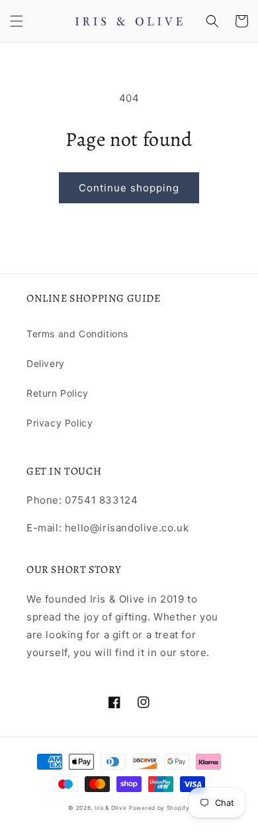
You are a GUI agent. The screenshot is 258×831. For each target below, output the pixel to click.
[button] (16, 21)
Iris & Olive (110, 808)
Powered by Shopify (159, 808)
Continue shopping (129, 188)
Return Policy (57, 393)
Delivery (45, 363)
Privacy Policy (59, 422)
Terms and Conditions (77, 333)
